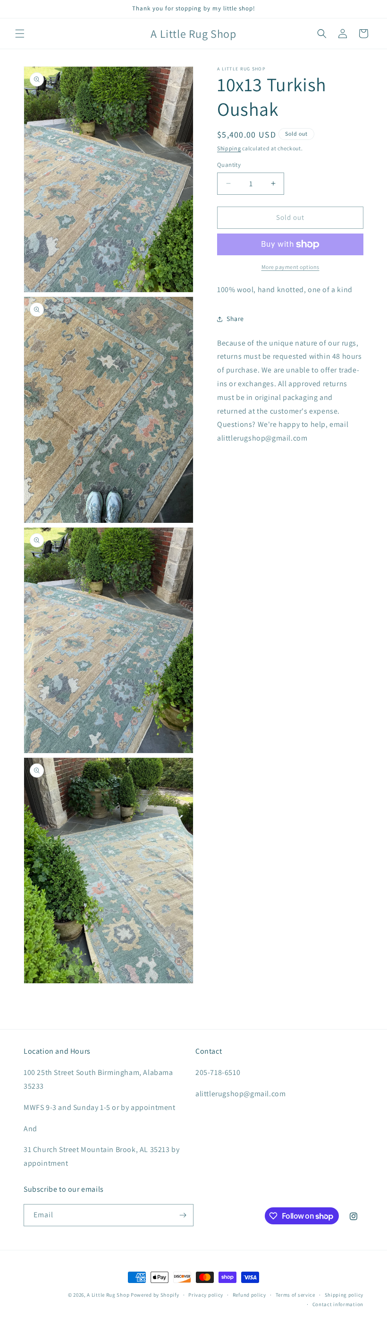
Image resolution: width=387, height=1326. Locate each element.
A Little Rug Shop (108, 1294)
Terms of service (295, 1294)
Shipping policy (344, 1294)
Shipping (229, 148)
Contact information (337, 1304)
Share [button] (235, 318)
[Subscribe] (182, 1215)
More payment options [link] (290, 266)
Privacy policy (205, 1294)
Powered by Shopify (155, 1294)
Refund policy (249, 1294)
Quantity (229, 165)
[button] (19, 33)
